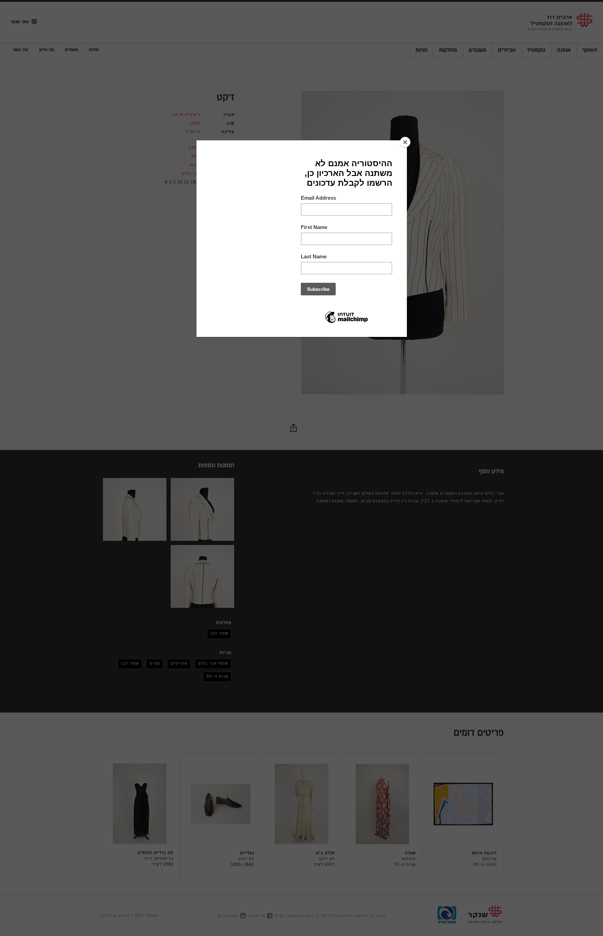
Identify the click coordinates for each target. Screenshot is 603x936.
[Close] (405, 142)
